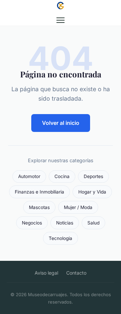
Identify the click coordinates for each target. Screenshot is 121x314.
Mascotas (39, 207)
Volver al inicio (60, 122)
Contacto (76, 273)
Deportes (93, 176)
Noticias (64, 222)
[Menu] (60, 20)
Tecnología (60, 238)
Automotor (29, 176)
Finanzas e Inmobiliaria (39, 192)
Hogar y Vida (92, 192)
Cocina (62, 176)
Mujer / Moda (78, 207)
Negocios (32, 222)
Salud (93, 222)
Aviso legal (46, 273)
